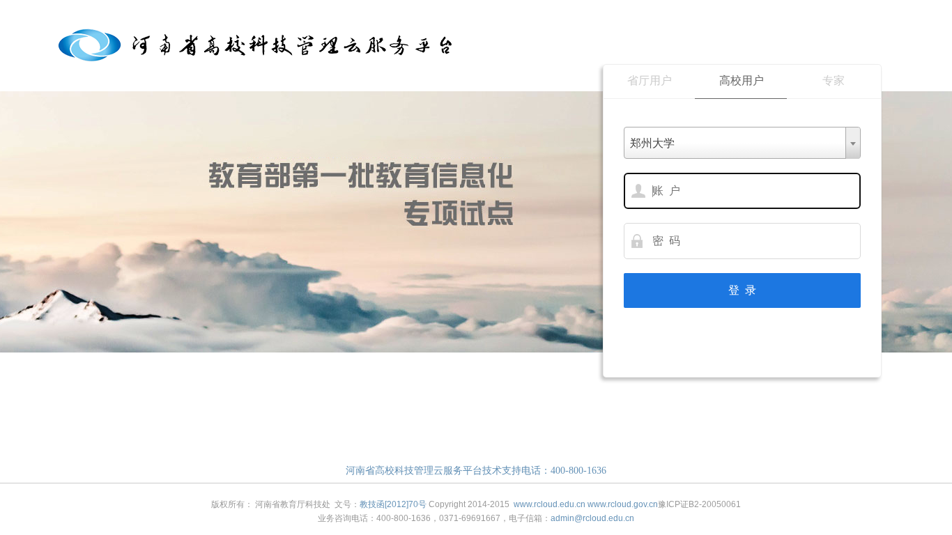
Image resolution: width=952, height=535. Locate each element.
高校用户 (741, 80)
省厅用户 (649, 80)
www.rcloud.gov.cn (623, 504)
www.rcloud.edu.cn (549, 504)
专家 (833, 80)
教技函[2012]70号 (393, 504)
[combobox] (742, 143)
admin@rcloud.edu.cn (592, 518)
